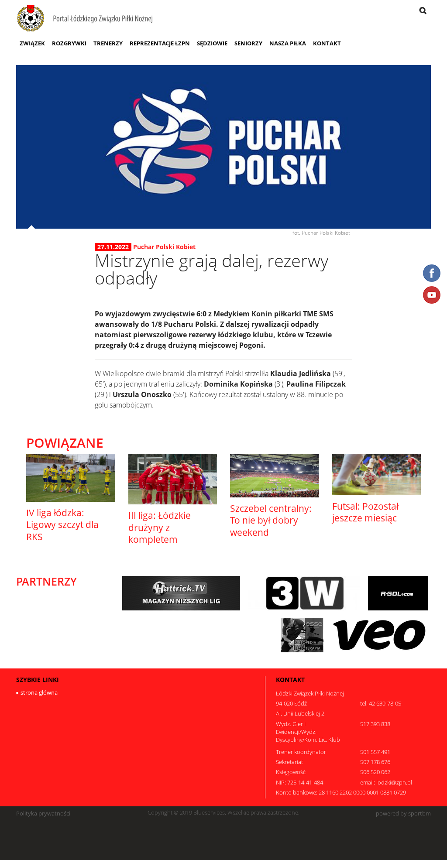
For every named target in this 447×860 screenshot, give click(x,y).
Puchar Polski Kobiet (164, 247)
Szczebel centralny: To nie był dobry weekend (271, 520)
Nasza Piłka (287, 43)
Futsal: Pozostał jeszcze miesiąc (365, 512)
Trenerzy (108, 43)
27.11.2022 (113, 247)
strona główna (39, 692)
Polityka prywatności (43, 813)
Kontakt (327, 43)
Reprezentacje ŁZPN (160, 43)
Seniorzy (248, 43)
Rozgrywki (69, 43)
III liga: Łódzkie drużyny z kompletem (159, 527)
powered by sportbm (403, 813)
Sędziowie (212, 43)
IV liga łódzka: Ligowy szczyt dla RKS (62, 525)
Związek (32, 43)
